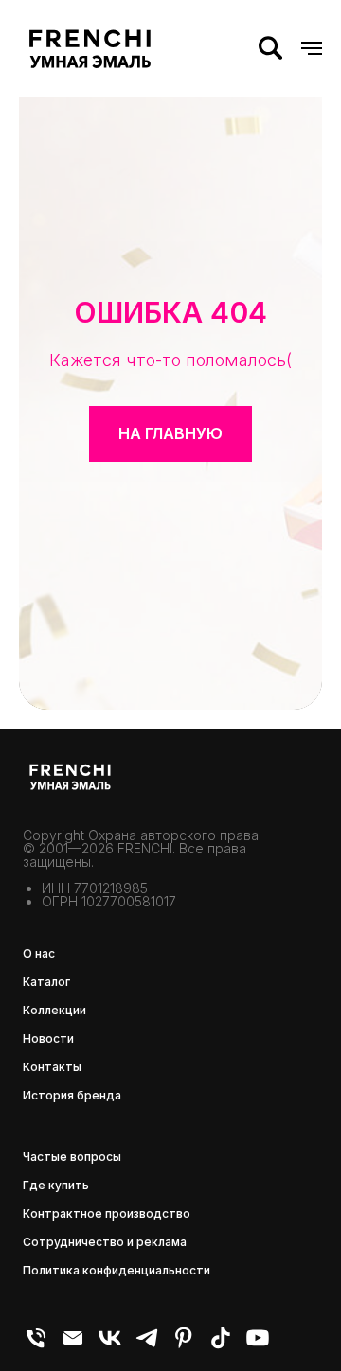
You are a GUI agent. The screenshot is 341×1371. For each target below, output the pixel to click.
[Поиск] (270, 48)
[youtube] (257, 1346)
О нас (39, 953)
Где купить (56, 1185)
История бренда (72, 1095)
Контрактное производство (106, 1213)
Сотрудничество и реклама (105, 1242)
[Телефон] (36, 1346)
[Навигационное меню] (311, 48)
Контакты (52, 1067)
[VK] (110, 1346)
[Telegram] (147, 1346)
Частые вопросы (72, 1157)
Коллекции (54, 1010)
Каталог (46, 982)
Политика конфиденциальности (116, 1270)
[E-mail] (73, 1346)
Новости (48, 1038)
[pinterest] (183, 1346)
